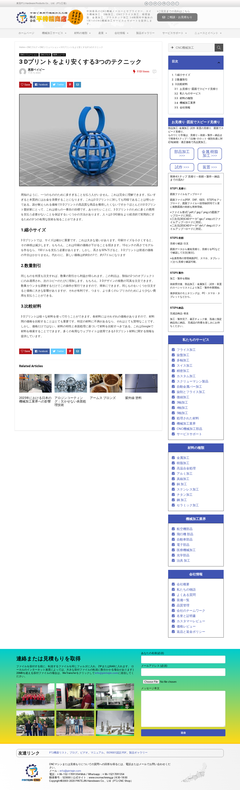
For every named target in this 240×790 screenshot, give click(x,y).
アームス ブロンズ (103, 398)
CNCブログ (32, 47)
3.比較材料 (181, 84)
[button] (177, 17)
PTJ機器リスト (58, 752)
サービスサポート (172, 33)
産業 (101, 33)
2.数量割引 (181, 79)
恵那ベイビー (36, 69)
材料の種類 (80, 33)
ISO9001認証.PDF (116, 752)
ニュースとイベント (206, 33)
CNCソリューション (49, 47)
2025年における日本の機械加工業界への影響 (35, 399)
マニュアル (97, 752)
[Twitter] (155, 3)
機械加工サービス (52, 33)
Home (22, 47)
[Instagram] (168, 3)
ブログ (73, 752)
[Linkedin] (164, 3)
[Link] (172, 3)
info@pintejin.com (70, 770)
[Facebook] (146, 3)
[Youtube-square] (151, 3)
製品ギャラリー (145, 33)
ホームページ (26, 33)
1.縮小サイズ (182, 74)
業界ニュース (59, 55)
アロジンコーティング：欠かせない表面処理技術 (70, 401)
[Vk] (159, 3)
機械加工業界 (188, 102)
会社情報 (120, 33)
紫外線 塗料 (133, 398)
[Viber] (177, 3)
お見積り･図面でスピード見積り (199, 88)
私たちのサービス (190, 93)
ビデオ (84, 752)
